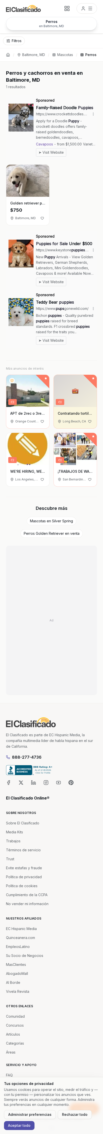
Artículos (13, 1034)
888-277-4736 (27, 757)
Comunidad (15, 1016)
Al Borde (13, 982)
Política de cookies (22, 886)
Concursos (15, 1025)
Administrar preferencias (30, 1114)
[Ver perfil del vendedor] (12, 380)
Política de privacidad (24, 877)
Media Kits (14, 832)
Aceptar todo (19, 1125)
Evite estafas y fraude (24, 868)
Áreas (11, 1052)
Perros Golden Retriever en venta (52, 533)
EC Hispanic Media (21, 929)
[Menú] (86, 8)
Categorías (15, 1043)
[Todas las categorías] (67, 8)
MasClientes (16, 964)
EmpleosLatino (18, 946)
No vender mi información (27, 904)
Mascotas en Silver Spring (51, 521)
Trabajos (13, 841)
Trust (10, 859)
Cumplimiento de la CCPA (27, 895)
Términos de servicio (23, 850)
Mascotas (65, 55)
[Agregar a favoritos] (42, 218)
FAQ (9, 1075)
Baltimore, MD (33, 55)
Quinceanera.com (20, 937)
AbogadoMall (17, 973)
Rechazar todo (75, 1114)
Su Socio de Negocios (24, 955)
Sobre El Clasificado (22, 823)
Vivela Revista (17, 991)
